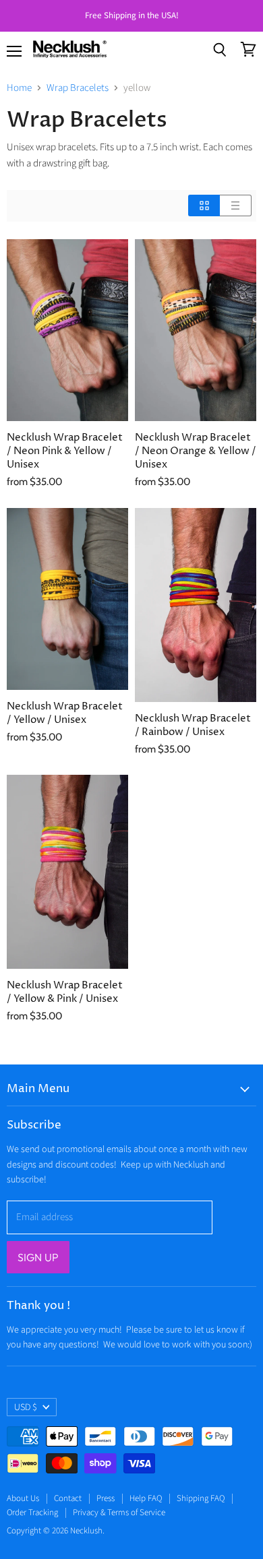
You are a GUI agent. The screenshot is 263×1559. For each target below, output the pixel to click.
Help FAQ (145, 1498)
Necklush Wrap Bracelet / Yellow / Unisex (65, 713)
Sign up (38, 1257)
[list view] (236, 205)
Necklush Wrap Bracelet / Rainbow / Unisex (193, 725)
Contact (68, 1498)
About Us (23, 1498)
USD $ (25, 1407)
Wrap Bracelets (78, 88)
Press (105, 1498)
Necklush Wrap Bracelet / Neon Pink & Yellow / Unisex (65, 451)
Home (19, 88)
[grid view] (204, 205)
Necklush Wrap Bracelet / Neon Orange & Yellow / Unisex (195, 451)
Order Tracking (32, 1512)
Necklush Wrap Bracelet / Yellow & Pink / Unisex (65, 992)
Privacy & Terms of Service (119, 1512)
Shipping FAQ (201, 1498)
